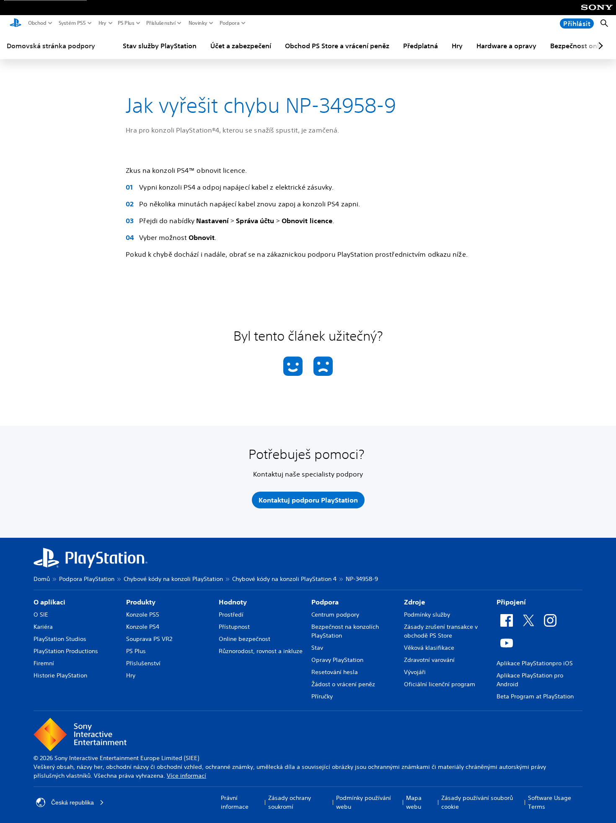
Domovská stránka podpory (51, 46)
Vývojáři (415, 672)
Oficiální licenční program (439, 684)
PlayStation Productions (66, 651)
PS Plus (126, 23)
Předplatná (420, 46)
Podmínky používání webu (363, 802)
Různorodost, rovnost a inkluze (261, 651)
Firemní (44, 663)
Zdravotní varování (429, 660)
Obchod (37, 23)
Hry (102, 23)
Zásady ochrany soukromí (289, 802)
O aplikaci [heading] (49, 602)
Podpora (230, 23)
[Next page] (599, 45)
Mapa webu (414, 802)
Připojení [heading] (511, 602)
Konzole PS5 (142, 614)
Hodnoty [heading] (233, 602)
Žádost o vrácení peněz (343, 684)
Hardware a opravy (506, 46)
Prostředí (231, 614)
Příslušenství (161, 23)
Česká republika (72, 802)
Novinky (198, 23)
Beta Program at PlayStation (535, 696)
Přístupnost (234, 626)
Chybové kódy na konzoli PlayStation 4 (284, 579)
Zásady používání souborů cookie (477, 802)
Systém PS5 (72, 23)
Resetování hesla (334, 672)
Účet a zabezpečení (240, 46)
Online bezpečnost (244, 639)
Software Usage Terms (549, 802)
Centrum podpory (335, 614)
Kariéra (43, 626)
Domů (42, 579)
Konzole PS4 (142, 626)
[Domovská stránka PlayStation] (15, 23)
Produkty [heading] (140, 602)
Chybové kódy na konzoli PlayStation (173, 579)
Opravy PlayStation (337, 660)
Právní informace (234, 802)
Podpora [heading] (325, 602)
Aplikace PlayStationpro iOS (535, 663)
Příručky (322, 696)
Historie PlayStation (60, 675)
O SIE (41, 614)
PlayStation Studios (60, 639)
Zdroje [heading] (414, 602)
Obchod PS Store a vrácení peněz (337, 46)
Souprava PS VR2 (149, 639)
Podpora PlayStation (86, 579)
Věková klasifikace (429, 647)
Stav (317, 647)
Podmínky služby (427, 614)
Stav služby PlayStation (160, 46)
